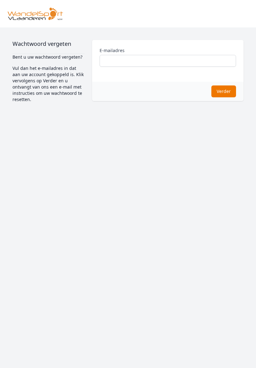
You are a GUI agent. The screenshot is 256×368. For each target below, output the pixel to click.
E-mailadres (112, 50)
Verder (224, 91)
